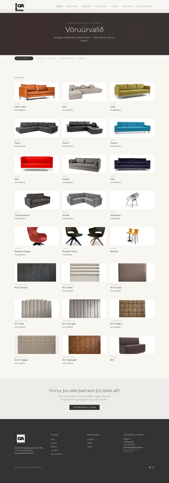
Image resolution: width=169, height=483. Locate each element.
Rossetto (90, 439)
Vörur (59, 6)
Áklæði (89, 443)
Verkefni (86, 6)
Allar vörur (24, 58)
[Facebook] (150, 467)
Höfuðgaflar (68, 58)
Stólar (52, 58)
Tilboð (114, 6)
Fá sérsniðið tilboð (84, 407)
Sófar (40, 58)
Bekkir (83, 58)
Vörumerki (101, 7)
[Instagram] (153, 467)
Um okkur (127, 6)
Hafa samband (144, 6)
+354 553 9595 (129, 444)
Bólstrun (72, 6)
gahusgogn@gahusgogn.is (133, 447)
